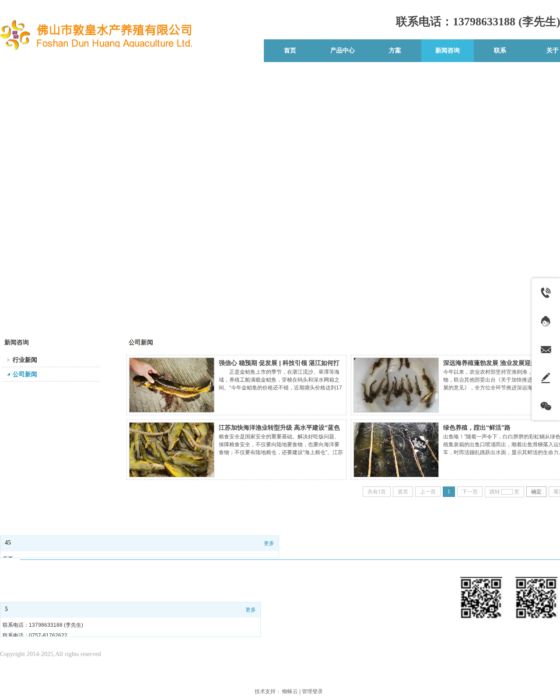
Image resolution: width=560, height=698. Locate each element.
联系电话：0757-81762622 (35, 635)
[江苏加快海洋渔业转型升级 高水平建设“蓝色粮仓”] (171, 449)
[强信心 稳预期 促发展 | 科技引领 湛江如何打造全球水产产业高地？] (171, 385)
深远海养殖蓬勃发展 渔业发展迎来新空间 (499, 362)
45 (8, 542)
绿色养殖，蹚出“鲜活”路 (477, 427)
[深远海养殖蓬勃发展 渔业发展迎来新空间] (396, 385)
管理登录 (312, 691)
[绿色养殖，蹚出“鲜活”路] (396, 449)
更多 (269, 543)
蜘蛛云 (290, 691)
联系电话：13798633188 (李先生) (43, 625)
